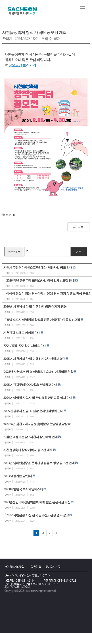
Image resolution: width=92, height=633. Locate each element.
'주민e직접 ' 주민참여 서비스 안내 (24, 345)
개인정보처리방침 (14, 567)
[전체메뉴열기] (82, 6)
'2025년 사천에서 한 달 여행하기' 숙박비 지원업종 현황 (38, 371)
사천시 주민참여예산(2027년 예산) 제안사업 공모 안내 (37, 267)
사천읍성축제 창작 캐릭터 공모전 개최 (34, 32)
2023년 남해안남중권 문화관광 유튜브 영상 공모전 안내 (39, 463)
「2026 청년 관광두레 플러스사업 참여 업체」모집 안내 (39, 280)
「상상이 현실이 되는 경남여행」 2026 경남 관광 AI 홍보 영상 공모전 (47, 293)
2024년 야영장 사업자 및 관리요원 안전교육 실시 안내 (37, 397)
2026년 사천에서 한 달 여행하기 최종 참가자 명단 (35, 306)
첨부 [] (10, 215)
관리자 (7, 38)
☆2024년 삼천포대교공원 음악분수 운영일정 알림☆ (36, 424)
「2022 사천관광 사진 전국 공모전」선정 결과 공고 (36, 515)
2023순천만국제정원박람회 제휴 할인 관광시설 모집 (36, 502)
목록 (80, 227)
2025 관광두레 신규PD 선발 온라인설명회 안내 (33, 411)
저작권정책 (35, 567)
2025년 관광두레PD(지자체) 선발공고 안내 (30, 384)
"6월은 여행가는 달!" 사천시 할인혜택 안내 (30, 437)
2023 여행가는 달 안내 (17, 476)
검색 (78, 252)
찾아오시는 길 (53, 567)
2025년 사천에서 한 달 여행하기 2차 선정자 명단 (34, 358)
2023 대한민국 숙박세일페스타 (23, 489)
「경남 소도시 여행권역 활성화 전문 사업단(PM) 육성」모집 (41, 319)
